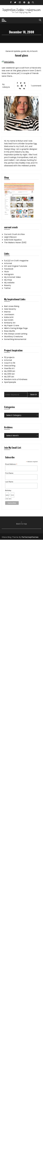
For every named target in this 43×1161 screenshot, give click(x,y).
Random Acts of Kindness (15, 379)
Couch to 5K (9, 363)
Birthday (8, 490)
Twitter (7, 288)
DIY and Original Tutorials (15, 266)
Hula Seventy (10, 309)
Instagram (9, 274)
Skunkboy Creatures (13, 336)
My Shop (8, 280)
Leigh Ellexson (10, 237)
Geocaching (9, 365)
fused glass (21, 55)
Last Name (9, 482)
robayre (6, 87)
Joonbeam (9, 314)
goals (23, 51)
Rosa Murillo (9, 331)
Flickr (6, 271)
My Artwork (32, 51)
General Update (13, 51)
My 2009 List (9, 371)
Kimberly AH (9, 322)
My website (9, 282)
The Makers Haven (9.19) (15, 242)
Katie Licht (9, 317)
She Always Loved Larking (15, 333)
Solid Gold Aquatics (13, 239)
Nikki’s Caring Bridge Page (16, 328)
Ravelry (7, 285)
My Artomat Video (12, 277)
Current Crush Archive (14, 234)
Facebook (8, 269)
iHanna (7, 311)
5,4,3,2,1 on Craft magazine (16, 260)
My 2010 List (9, 374)
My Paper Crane (11, 325)
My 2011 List (9, 376)
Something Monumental (15, 339)
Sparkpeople (10, 382)
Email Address (11, 464)
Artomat (8, 263)
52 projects (9, 357)
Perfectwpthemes (30, 537)
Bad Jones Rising (11, 306)
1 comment (36, 85)
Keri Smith (8, 320)
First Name (9, 473)
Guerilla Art (9, 368)
